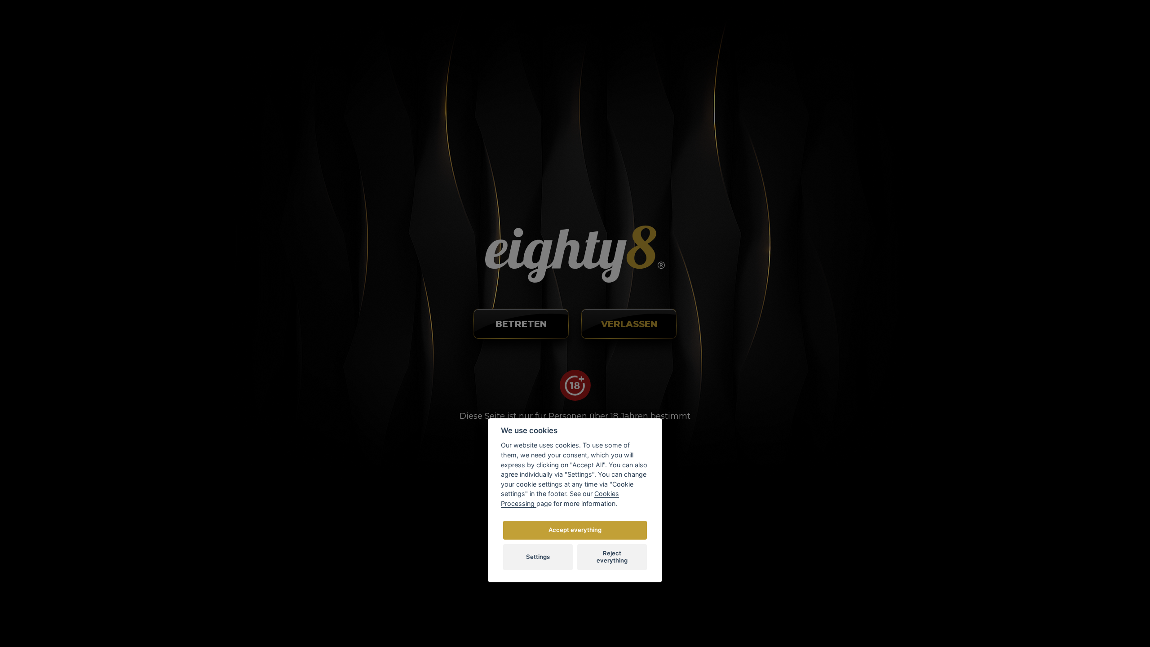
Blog (470, 41)
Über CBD (598, 308)
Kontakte (521, 41)
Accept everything (575, 529)
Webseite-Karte (606, 387)
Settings (538, 556)
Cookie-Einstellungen (615, 373)
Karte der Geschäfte (606, 41)
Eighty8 (690, 567)
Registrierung (816, 47)
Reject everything (612, 557)
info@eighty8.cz (267, 324)
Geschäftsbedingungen (619, 334)
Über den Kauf (410, 41)
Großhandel (702, 41)
